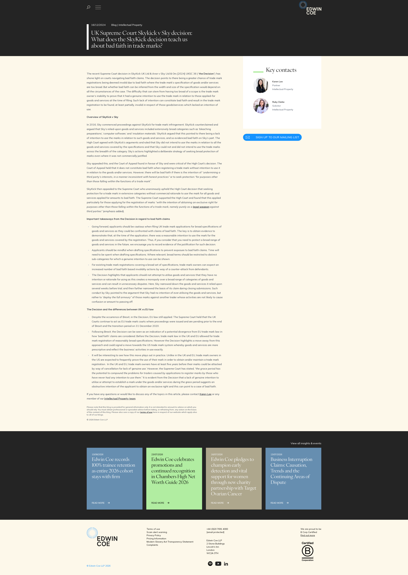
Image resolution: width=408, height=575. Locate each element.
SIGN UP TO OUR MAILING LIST (277, 137)
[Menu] (88, 7)
